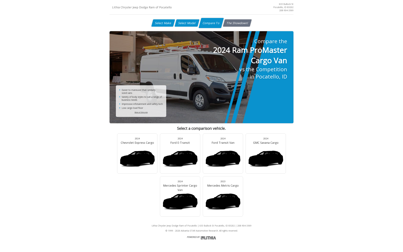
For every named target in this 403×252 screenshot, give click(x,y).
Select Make (163, 23)
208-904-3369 (286, 10)
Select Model (187, 23)
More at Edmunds (141, 112)
